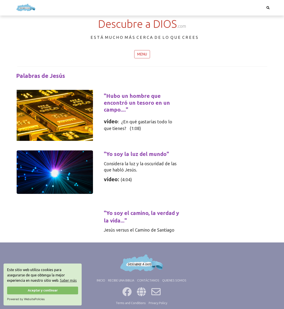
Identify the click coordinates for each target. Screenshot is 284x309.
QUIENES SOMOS (174, 280)
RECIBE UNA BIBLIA (121, 280)
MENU (142, 54)
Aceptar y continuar (43, 290)
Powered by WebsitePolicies (26, 299)
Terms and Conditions (131, 303)
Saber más (68, 280)
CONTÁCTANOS (148, 280)
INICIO (101, 280)
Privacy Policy (158, 303)
